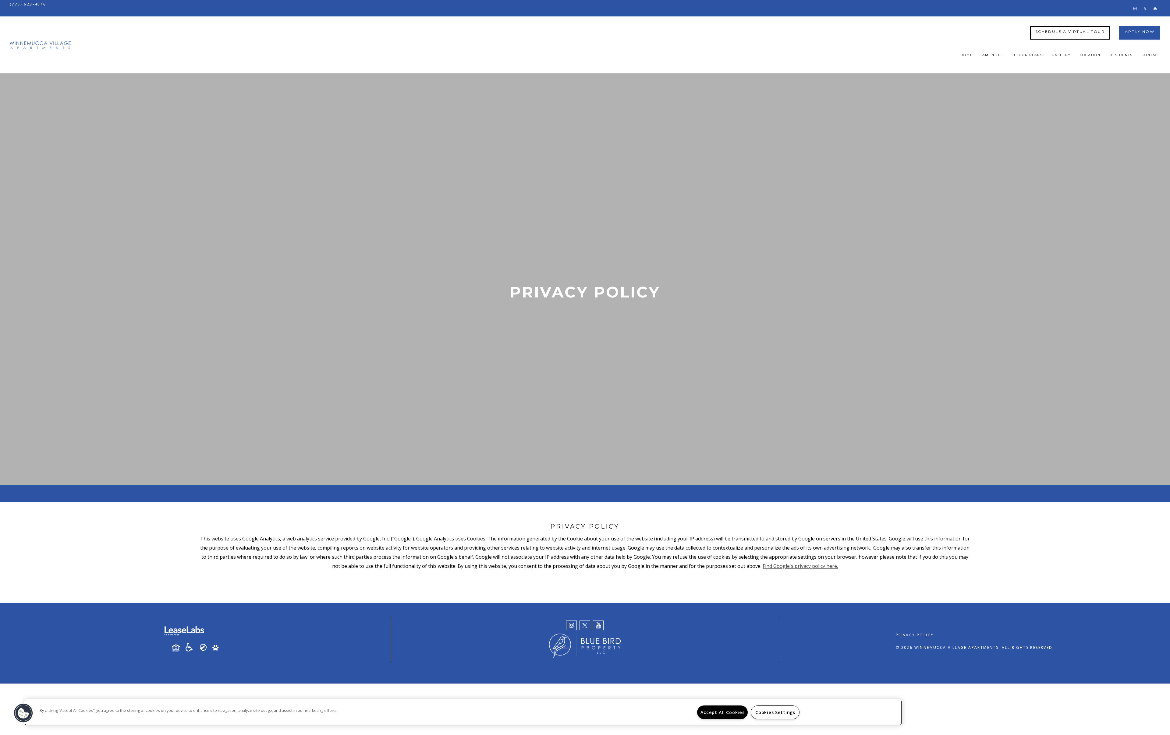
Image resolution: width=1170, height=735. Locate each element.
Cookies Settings (775, 712)
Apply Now (1140, 31)
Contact (1151, 55)
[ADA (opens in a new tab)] (191, 647)
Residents (1121, 55)
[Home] (40, 45)
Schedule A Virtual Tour (1070, 31)
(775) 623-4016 (28, 4)
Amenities (993, 55)
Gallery (1061, 55)
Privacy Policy (915, 635)
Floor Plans (1028, 55)
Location (1090, 55)
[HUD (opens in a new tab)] (178, 648)
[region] (463, 712)
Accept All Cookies (722, 712)
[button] (1134, 8)
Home (966, 55)
